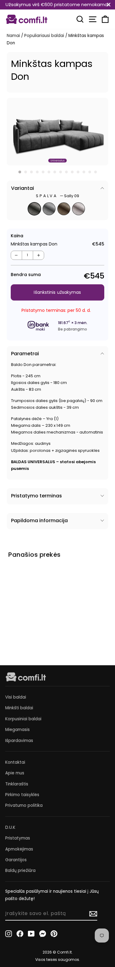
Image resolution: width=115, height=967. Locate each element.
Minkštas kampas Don (23, 614)
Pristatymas (17, 838)
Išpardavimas (19, 741)
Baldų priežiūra (20, 870)
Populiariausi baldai (44, 36)
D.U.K (10, 827)
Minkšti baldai (19, 708)
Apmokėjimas (19, 849)
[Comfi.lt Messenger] (42, 933)
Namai (13, 36)
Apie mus (14, 773)
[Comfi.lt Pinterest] (54, 933)
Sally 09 (34, 209)
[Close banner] (108, 4)
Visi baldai (15, 697)
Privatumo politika (24, 805)
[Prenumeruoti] (93, 913)
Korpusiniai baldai (23, 719)
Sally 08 (49, 209)
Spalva (57, 195)
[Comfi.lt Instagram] (8, 933)
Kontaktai (15, 762)
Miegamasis (17, 730)
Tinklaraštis (16, 784)
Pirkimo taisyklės (22, 795)
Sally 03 (64, 209)
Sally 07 (78, 209)
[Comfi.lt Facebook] (20, 933)
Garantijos (16, 860)
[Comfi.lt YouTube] (31, 933)
